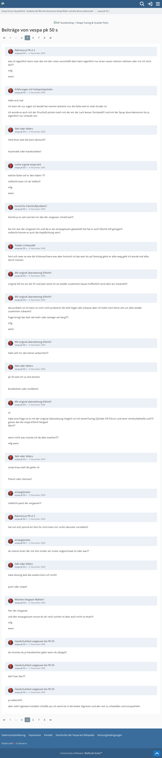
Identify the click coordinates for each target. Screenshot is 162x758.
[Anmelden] (150, 4)
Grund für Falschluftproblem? (31, 206)
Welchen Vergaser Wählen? (29, 599)
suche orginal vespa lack (28, 164)
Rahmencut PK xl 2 (25, 50)
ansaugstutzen (22, 492)
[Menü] (158, 4)
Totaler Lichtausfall (25, 245)
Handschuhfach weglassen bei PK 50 (34, 641)
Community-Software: (81, 753)
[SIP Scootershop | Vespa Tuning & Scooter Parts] (81, 22)
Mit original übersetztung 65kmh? (33, 272)
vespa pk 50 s (21, 53)
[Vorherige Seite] (4, 37)
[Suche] (142, 4)
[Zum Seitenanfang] (156, 753)
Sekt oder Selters (24, 128)
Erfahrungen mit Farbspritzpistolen (34, 89)
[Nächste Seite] (50, 37)
